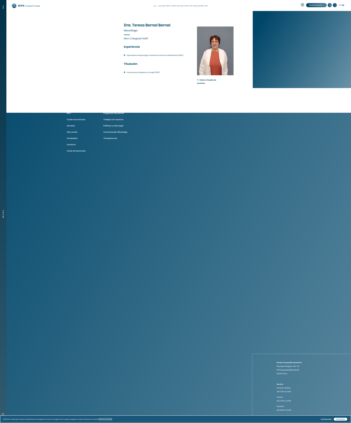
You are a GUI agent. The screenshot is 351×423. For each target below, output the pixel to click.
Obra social (72, 132)
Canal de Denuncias (76, 151)
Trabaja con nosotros (113, 119)
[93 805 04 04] (330, 5)
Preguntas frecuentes (113, 113)
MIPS (69, 113)
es (343, 5)
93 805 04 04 (282, 373)
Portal (315, 5)
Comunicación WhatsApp (115, 132)
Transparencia (110, 138)
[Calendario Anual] (335, 5)
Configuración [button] (326, 419)
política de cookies (105, 419)
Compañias (72, 138)
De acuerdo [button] (340, 419)
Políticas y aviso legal (113, 125)
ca (340, 5)
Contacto (71, 144)
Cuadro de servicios (76, 119)
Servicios (71, 125)
